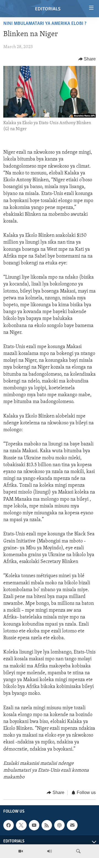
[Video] (20, 851)
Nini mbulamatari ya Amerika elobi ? (44, 23)
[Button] (87, 59)
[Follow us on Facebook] (8, 825)
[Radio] (49, 851)
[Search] (78, 851)
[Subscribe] (72, 825)
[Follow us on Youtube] (34, 825)
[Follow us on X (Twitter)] (21, 825)
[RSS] (47, 825)
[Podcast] (59, 825)
